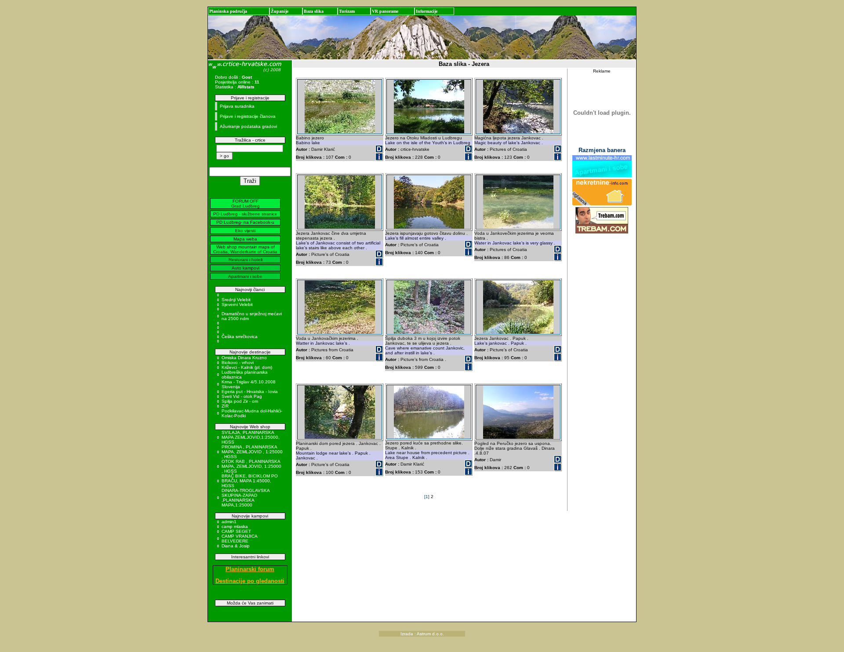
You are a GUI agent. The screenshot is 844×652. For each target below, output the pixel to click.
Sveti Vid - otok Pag (242, 396)
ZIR (225, 406)
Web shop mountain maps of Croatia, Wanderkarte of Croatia (245, 249)
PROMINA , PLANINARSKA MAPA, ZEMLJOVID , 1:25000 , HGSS (252, 451)
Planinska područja (228, 11)
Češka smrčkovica (240, 336)
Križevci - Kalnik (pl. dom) (247, 367)
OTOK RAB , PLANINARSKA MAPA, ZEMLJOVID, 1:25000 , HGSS (251, 466)
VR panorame (385, 11)
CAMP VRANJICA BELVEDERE (239, 538)
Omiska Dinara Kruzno (244, 357)
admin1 (229, 521)
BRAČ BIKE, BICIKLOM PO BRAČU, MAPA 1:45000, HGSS (250, 481)
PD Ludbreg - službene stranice (245, 213)
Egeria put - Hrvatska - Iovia (250, 391)
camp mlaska (235, 526)
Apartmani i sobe (245, 276)
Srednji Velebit (236, 299)
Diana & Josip (236, 545)
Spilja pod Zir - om (240, 401)
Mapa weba (245, 239)
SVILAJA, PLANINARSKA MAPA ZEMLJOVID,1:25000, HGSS (251, 437)
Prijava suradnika (237, 106)
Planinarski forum (250, 569)
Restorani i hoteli (245, 259)
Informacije (426, 11)
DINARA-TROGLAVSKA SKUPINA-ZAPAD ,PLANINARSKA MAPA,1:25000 (245, 497)
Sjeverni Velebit (237, 304)
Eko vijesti (245, 230)
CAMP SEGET (236, 531)
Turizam (347, 11)
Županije (279, 11)
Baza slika (314, 11)
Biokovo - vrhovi (238, 362)
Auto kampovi (245, 268)
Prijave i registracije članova (248, 116)
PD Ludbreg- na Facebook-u (245, 222)
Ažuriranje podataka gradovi (248, 126)
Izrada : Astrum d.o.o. (422, 633)
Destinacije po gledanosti (249, 581)
